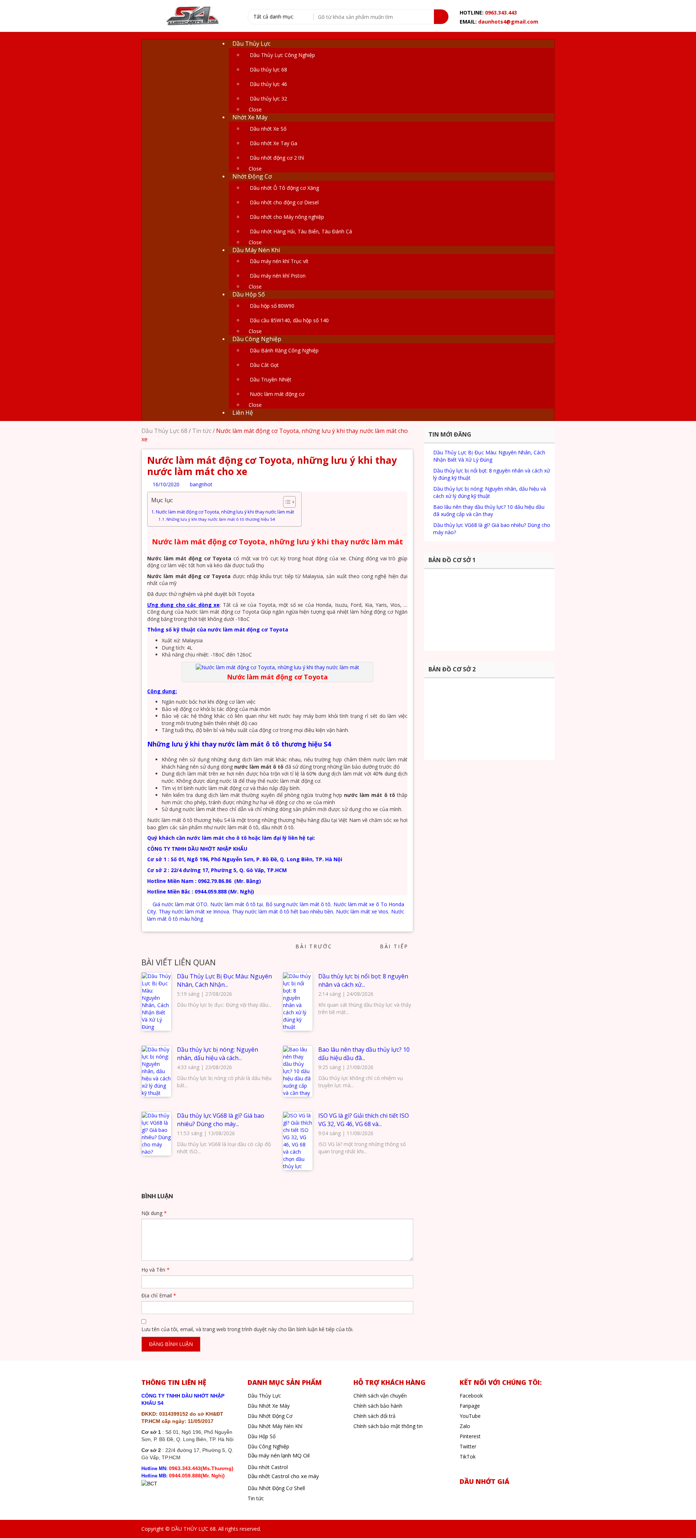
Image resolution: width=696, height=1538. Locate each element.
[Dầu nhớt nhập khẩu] (191, 16)
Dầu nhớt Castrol (268, 1467)
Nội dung (154, 1213)
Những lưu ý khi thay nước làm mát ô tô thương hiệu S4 (220, 519)
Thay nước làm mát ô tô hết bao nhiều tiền (282, 911)
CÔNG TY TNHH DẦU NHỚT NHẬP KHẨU (198, 848)
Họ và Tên (155, 1269)
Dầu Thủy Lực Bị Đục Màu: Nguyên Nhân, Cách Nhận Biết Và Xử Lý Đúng (489, 456)
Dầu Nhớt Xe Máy (269, 1405)
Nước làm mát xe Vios (362, 911)
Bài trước (311, 946)
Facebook (471, 1395)
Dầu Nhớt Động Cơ (270, 1415)
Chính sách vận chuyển (380, 1395)
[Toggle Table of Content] (286, 502)
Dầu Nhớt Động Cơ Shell (276, 1488)
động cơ (257, 629)
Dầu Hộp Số (262, 1436)
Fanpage (470, 1405)
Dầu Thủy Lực (264, 1395)
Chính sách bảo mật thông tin (388, 1426)
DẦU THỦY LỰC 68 (193, 1528)
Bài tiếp (396, 946)
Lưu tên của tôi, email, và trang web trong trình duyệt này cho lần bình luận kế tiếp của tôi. (247, 1329)
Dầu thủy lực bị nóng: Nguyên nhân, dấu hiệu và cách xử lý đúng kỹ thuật (489, 492)
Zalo (465, 1426)
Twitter (468, 1446)
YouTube (470, 1415)
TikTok (468, 1456)
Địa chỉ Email (158, 1295)
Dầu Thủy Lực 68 (164, 431)
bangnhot (200, 484)
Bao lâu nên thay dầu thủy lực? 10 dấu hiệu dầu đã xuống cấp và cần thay (488, 510)
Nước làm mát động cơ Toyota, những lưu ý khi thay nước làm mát (225, 512)
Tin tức (201, 431)
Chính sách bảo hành (377, 1405)
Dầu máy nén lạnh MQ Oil (279, 1455)
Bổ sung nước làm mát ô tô (298, 904)
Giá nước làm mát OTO (180, 904)
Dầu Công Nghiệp (268, 1446)
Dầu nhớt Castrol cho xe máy (283, 1476)
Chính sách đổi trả (374, 1415)
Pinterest (470, 1436)
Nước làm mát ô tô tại (236, 904)
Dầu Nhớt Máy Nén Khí (275, 1426)
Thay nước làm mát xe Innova (194, 911)
